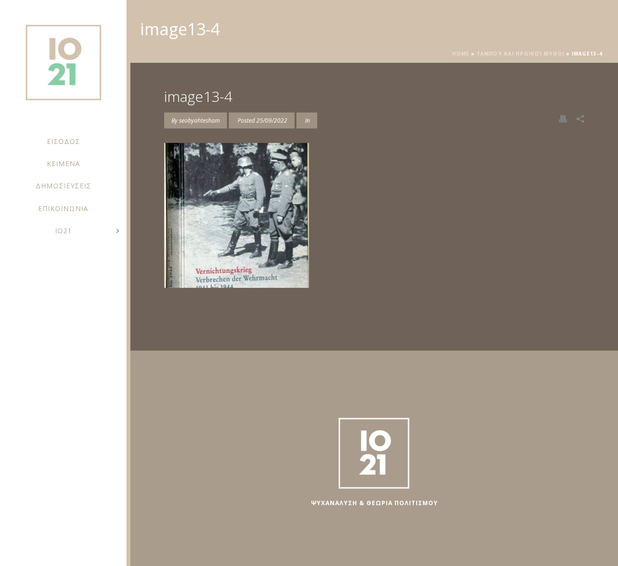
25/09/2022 (271, 120)
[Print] (563, 118)
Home (460, 53)
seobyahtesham (199, 120)
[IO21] (63, 67)
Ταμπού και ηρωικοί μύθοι (520, 53)
